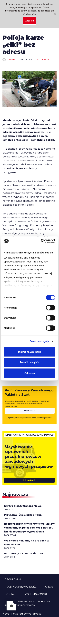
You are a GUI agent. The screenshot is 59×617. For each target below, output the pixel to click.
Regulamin (13, 579)
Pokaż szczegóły (39, 341)
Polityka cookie (37, 594)
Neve (5, 613)
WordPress (34, 613)
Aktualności (42, 59)
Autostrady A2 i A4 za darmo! (23, 553)
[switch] (50, 307)
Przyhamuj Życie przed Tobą (23, 514)
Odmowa (29, 373)
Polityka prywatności (21, 586)
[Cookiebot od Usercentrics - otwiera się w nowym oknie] (41, 241)
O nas (49, 586)
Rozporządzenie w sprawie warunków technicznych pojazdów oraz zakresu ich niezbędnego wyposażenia (29, 527)
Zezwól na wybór (29, 362)
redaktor (11, 59)
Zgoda (29, 20)
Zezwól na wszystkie (29, 351)
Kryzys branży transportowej (23, 505)
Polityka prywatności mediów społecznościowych (27, 603)
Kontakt (11, 594)
